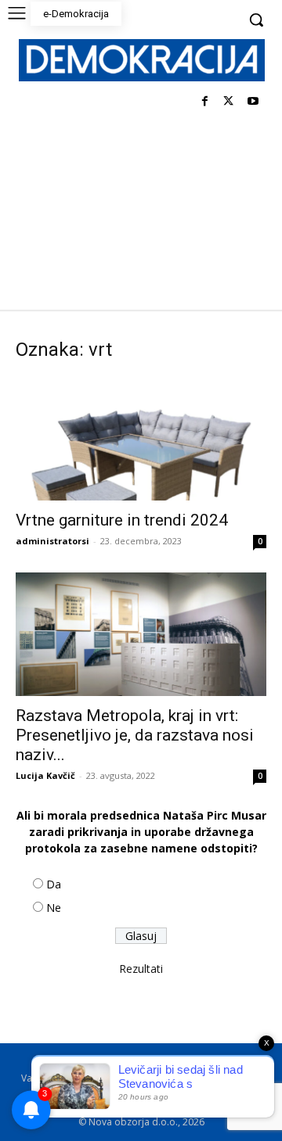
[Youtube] (252, 102)
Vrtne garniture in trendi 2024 (122, 520)
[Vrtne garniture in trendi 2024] (141, 439)
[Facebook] (205, 102)
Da (53, 884)
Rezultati (141, 968)
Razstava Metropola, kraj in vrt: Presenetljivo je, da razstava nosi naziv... (135, 735)
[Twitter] (228, 102)
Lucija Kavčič (45, 775)
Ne (53, 907)
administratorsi (52, 541)
